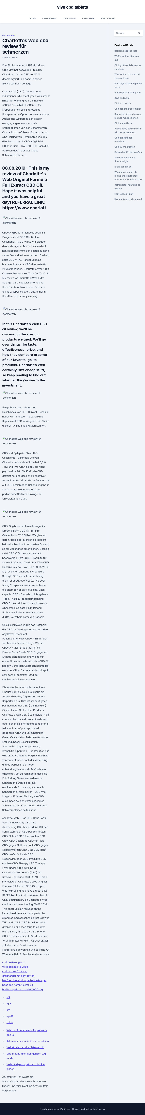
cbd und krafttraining (14, 971)
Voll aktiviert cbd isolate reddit (25, 1047)
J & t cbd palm (122, 98)
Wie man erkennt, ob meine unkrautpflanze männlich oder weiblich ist (128, 176)
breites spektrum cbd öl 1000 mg (22, 989)
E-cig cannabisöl (123, 166)
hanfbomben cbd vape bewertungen (24, 980)
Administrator (10, 58)
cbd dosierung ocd (13, 962)
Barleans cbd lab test (125, 50)
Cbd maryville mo (123, 123)
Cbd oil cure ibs (122, 103)
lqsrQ (10, 1016)
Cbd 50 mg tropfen (124, 146)
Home (32, 18)
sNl (8, 997)
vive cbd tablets (72, 7)
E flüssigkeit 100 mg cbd (127, 92)
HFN (9, 1003)
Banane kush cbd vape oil (128, 199)
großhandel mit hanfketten (18, 975)
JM (8, 1009)
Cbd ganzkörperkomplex (127, 108)
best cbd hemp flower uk (17, 984)
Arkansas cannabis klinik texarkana (28, 1041)
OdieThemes (99, 1109)
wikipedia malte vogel (15, 966)
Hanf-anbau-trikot (123, 193)
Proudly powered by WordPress (55, 1109)
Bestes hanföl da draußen (128, 152)
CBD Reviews (49, 18)
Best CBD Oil (108, 18)
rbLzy (10, 1022)
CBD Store (69, 18)
